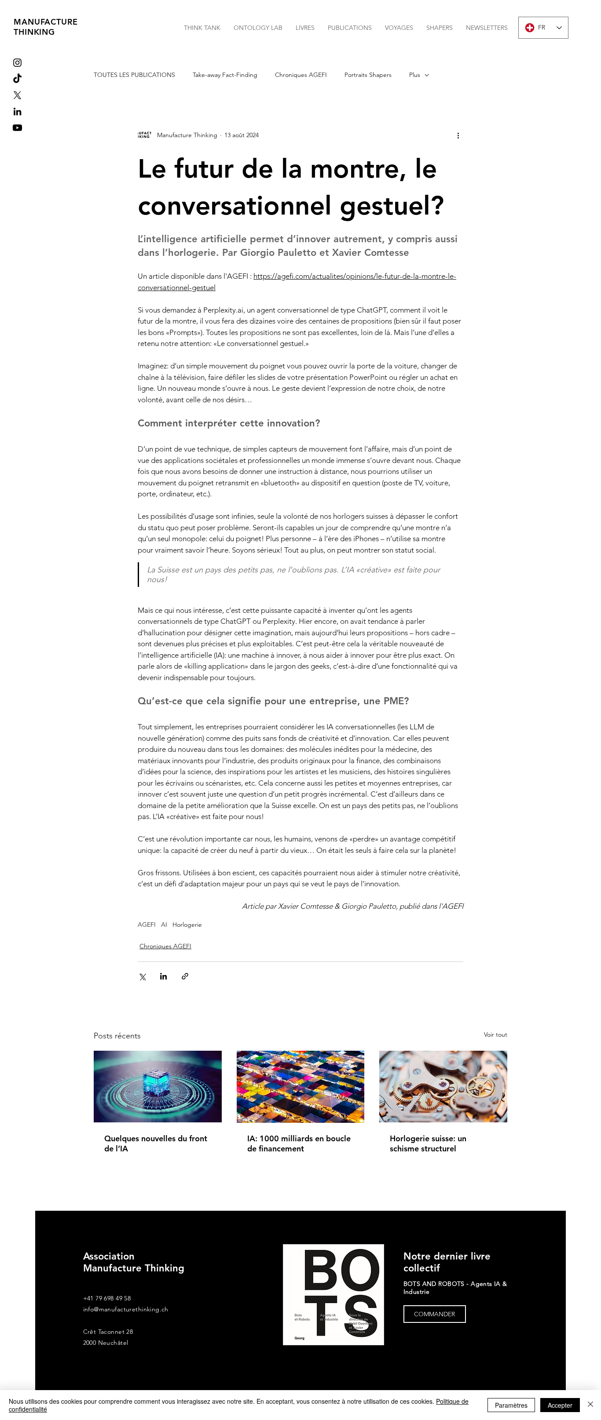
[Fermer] (590, 1405)
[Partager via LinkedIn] (163, 976)
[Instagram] (17, 62)
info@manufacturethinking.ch (126, 1309)
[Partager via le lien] (185, 976)
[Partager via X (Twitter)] (142, 976)
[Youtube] (17, 127)
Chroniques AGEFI (301, 75)
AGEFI (147, 924)
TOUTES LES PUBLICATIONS (134, 75)
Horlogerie (187, 924)
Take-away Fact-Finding (225, 75)
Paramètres (511, 1405)
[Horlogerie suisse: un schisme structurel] (443, 1086)
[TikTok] (17, 78)
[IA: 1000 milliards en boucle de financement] (301, 1087)
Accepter (560, 1405)
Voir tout (495, 1034)
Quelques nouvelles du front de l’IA (155, 1143)
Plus (414, 75)
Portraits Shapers (368, 75)
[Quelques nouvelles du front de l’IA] (158, 1086)
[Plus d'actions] (458, 135)
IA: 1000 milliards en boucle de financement (299, 1143)
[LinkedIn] (17, 111)
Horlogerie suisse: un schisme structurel (428, 1143)
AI (164, 924)
